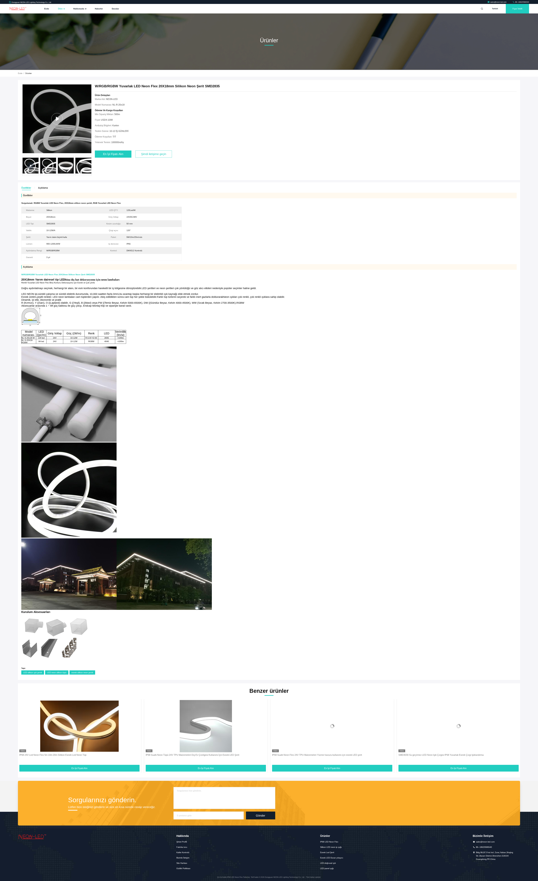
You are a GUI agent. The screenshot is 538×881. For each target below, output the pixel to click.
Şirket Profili (181, 842)
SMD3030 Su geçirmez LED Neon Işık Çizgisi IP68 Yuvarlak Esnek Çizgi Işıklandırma (314, 755)
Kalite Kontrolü (182, 852)
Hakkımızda (79, 9)
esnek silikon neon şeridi (82, 672)
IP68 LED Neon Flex (329, 842)
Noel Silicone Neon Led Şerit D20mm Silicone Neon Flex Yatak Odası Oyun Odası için (441, 755)
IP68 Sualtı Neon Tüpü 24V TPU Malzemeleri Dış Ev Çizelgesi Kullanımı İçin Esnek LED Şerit (66, 755)
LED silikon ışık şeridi (32, 672)
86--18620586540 (522, 2)
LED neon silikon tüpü (56, 672)
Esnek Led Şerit (327, 852)
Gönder (260, 815)
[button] (91, 166)
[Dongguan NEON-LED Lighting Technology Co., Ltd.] (18, 8)
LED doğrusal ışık (328, 863)
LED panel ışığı (327, 868)
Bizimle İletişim (182, 858)
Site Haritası (181, 863)
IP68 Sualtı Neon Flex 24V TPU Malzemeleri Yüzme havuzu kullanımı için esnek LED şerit (191, 755)
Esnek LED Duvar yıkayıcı (331, 858)
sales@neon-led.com (498, 2)
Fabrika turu (181, 847)
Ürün (60, 9)
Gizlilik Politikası (183, 868)
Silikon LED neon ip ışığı (331, 847)
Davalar (115, 9)
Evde (46, 9)
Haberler (99, 9)
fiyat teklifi (517, 9)
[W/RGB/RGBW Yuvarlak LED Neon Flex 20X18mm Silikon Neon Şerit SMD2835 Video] (57, 118)
